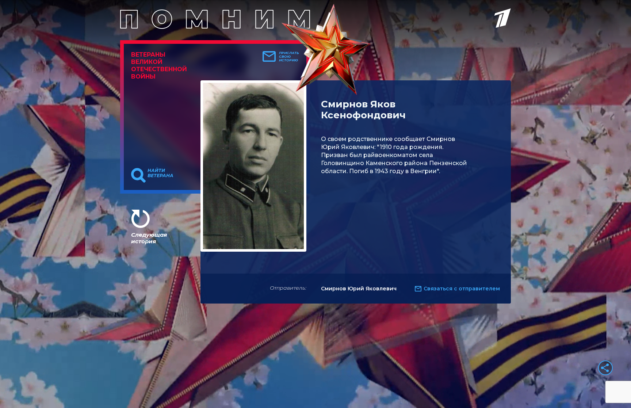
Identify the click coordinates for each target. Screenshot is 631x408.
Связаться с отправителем (462, 288)
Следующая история (149, 238)
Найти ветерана (160, 173)
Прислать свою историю (289, 56)
